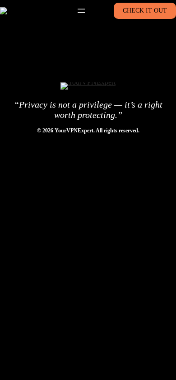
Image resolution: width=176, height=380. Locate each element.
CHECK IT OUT (145, 10)
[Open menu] (81, 10)
